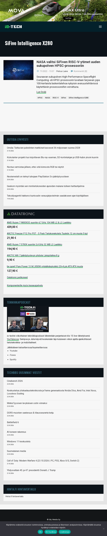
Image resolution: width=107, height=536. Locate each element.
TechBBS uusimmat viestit (24, 372)
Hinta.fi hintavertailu (14, 496)
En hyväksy (51, 532)
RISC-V (56, 98)
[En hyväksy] (103, 528)
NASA (47, 98)
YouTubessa (13, 339)
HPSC (40, 98)
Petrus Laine (62, 71)
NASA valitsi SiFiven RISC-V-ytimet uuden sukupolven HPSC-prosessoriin (68, 64)
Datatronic (21, 214)
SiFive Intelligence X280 (78, 98)
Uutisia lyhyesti (17, 139)
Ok (40, 532)
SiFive (63, 98)
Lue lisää (41, 91)
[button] (100, 27)
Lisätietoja (64, 532)
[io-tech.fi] (13, 26)
